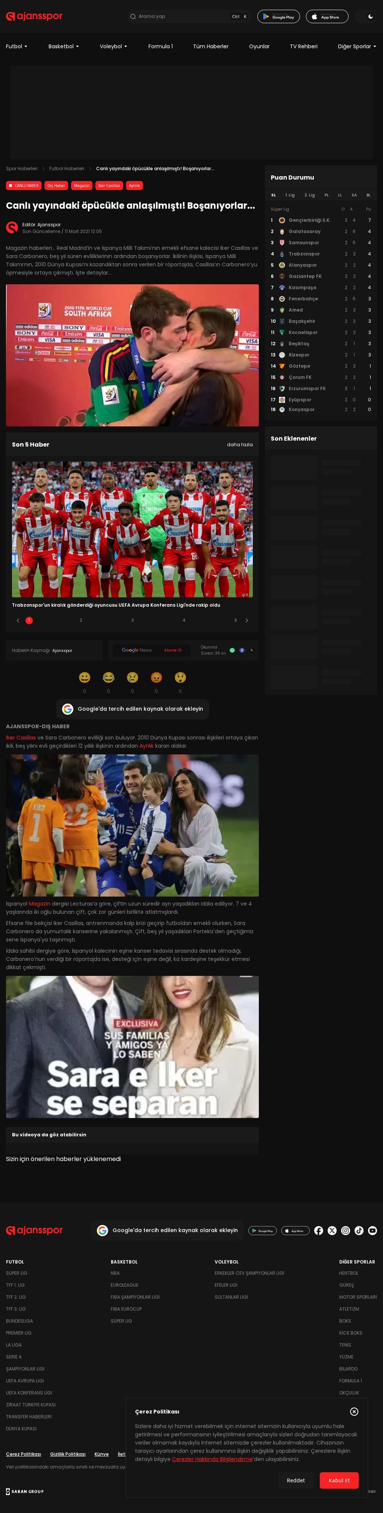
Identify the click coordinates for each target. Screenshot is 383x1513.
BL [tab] (369, 195)
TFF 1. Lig (15, 1285)
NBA (115, 1273)
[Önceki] (18, 621)
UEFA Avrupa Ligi (25, 1381)
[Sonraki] (247, 621)
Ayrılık (134, 185)
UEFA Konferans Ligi (29, 1393)
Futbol (14, 46)
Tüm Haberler (211, 46)
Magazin (81, 185)
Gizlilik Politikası (68, 1454)
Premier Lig (18, 1333)
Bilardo (348, 1369)
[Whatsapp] (232, 650)
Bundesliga (19, 1321)
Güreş (346, 1285)
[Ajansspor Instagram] (345, 1230)
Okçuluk (349, 1393)
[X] (251, 650)
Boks (345, 1321)
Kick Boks (350, 1333)
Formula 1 (160, 46)
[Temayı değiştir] (366, 16)
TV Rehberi (304, 46)
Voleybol (111, 46)
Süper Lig (16, 1273)
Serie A (14, 1357)
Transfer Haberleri (29, 1417)
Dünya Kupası (21, 1428)
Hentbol (348, 1273)
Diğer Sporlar (354, 46)
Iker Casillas (109, 185)
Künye (102, 1454)
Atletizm (349, 1309)
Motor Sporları (358, 1297)
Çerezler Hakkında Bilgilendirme (212, 1459)
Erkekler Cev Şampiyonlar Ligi (249, 1273)
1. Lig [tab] (290, 195)
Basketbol (61, 46)
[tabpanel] (321, 309)
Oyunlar (259, 46)
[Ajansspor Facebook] (318, 1230)
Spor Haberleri (21, 168)
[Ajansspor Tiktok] (359, 1230)
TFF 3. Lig (16, 1309)
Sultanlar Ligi (231, 1297)
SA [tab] (354, 195)
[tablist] (321, 195)
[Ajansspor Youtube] (372, 1230)
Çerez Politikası (23, 1454)
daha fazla (240, 444)
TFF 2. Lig (16, 1297)
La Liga (14, 1345)
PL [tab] (327, 195)
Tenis (345, 1345)
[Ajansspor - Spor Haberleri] (34, 16)
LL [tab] (340, 195)
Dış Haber (56, 185)
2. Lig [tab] (309, 195)
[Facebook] (242, 650)
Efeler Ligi (226, 1285)
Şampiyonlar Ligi (25, 1369)
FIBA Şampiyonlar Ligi (135, 1297)
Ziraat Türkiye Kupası (31, 1405)
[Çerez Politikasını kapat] (354, 1411)
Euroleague (124, 1285)
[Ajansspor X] (332, 1230)
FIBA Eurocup (126, 1309)
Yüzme (346, 1357)
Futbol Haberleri (66, 168)
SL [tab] (273, 195)
